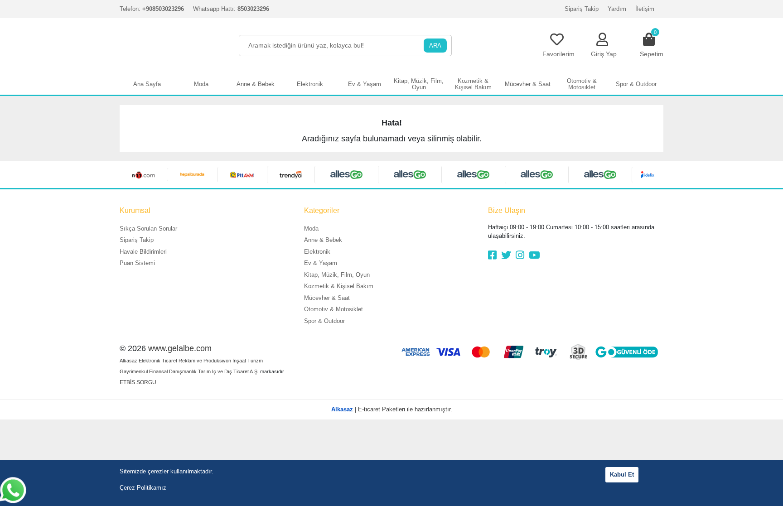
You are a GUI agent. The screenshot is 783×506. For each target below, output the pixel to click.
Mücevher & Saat (327, 297)
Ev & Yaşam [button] (364, 84)
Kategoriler (321, 210)
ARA (435, 45)
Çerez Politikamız (143, 487)
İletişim (644, 8)
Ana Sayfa (147, 84)
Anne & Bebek (323, 239)
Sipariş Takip (582, 8)
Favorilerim (558, 54)
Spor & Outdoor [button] (636, 84)
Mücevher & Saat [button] (528, 84)
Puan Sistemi (137, 263)
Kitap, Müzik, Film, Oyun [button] (419, 84)
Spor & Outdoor (324, 321)
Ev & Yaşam (320, 263)
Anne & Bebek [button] (256, 84)
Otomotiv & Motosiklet (333, 309)
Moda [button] (201, 84)
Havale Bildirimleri (143, 251)
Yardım (617, 8)
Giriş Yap (604, 54)
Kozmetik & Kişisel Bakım (338, 286)
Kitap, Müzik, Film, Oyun (337, 274)
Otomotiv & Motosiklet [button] (582, 84)
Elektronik (317, 251)
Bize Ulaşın (506, 210)
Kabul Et (622, 474)
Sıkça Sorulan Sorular (148, 228)
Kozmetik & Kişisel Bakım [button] (473, 84)
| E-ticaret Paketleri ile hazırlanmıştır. (391, 409)
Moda (311, 228)
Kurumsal (135, 210)
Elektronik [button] (310, 84)
